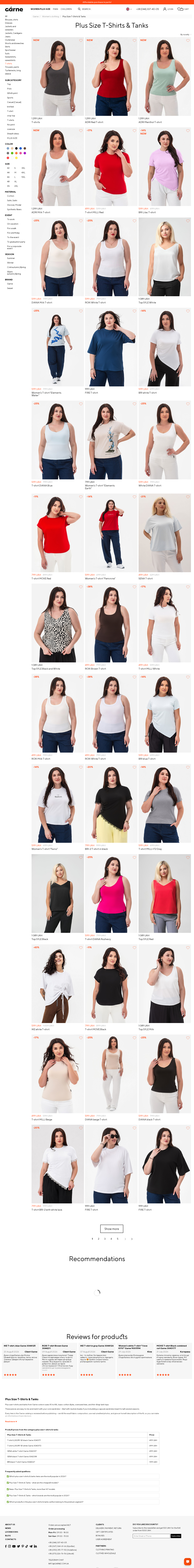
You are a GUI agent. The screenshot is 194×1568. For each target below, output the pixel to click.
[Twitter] (18, 1546)
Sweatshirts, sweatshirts (10, 58)
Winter (10, 263)
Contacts (10, 1539)
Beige (12, 148)
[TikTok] (26, 1546)
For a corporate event (14, 247)
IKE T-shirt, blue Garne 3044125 (20, 1346)
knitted (10, 107)
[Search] (79, 9)
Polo (9, 89)
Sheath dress (13, 134)
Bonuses (100, 1536)
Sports (10, 98)
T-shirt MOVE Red (41, 578)
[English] (129, 9)
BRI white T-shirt (148, 392)
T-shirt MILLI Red (94, 212)
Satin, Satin (12, 200)
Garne (10, 284)
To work (11, 219)
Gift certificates (104, 1532)
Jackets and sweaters (10, 28)
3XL (23, 168)
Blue (20, 148)
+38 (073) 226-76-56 (57, 1554)
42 (8, 168)
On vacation (12, 224)
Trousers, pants (12, 67)
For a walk (11, 228)
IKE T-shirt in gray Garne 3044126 (97, 1346)
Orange (16, 153)
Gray (8, 153)
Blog (8, 1536)
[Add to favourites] (80, 40)
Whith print (12, 93)
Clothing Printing (105, 1550)
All (6, 16)
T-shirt (10, 111)
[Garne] (14, 9)
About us (10, 1524)
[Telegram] (30, 1546)
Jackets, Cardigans (13, 33)
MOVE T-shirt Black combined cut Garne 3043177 (172, 1347)
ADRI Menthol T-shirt (150, 122)
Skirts (7, 46)
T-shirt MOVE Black (95, 1029)
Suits (7, 53)
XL (15, 182)
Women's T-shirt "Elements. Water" (47, 394)
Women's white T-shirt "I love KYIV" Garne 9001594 (133, 1347)
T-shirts (10, 120)
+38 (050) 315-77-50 (57, 1550)
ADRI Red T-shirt (94, 122)
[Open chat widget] (187, 1561)
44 (8, 173)
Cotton (10, 196)
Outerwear (10, 40)
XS (8, 186)
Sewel (10, 288)
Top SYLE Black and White (46, 668)
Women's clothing (50, 16)
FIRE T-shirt (91, 392)
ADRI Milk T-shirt (41, 212)
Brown (24, 148)
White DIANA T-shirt (150, 485)
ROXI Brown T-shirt (95, 668)
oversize (11, 129)
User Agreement (104, 1539)
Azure (8, 148)
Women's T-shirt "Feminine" (100, 578)
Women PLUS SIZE (40, 9)
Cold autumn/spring (16, 267)
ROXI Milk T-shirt (41, 758)
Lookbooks (11, 1532)
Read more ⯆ (11, 1421)
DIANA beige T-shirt (96, 1119)
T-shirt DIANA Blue (42, 485)
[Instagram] (9, 1546)
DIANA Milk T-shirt (42, 302)
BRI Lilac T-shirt (147, 212)
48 (8, 182)
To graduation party (16, 242)
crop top (11, 116)
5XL (23, 177)
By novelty (185, 34)
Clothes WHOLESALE (106, 1553)
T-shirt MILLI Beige (42, 1119)
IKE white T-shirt (40, 1029)
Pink (20, 153)
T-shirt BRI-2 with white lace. (47, 1209)
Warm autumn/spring (14, 273)
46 (8, 177)
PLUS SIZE (12, 138)
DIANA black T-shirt (149, 1119)
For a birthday (13, 233)
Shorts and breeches (14, 43)
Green (12, 153)
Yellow (16, 158)
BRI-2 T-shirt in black (96, 849)
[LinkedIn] (35, 1546)
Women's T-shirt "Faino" (45, 849)
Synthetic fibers (14, 209)
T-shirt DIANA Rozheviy (98, 939)
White (12, 158)
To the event (13, 237)
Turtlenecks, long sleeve (13, 72)
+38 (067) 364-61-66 (57, 1546)
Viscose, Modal (14, 205)
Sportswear (10, 50)
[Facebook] (6, 1546)
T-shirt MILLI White (149, 668)
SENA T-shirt (146, 578)
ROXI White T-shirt (95, 302)
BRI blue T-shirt (147, 758)
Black (16, 148)
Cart (186, 9)
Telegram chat (56, 1560)
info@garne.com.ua (58, 1564)
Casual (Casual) (14, 102)
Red (8, 158)
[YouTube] (14, 1546)
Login (170, 9)
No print (11, 125)
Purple (24, 153)
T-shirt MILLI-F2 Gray (150, 849)
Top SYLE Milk (146, 1029)
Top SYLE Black (40, 939)
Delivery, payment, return (108, 1528)
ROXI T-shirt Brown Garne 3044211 (55, 1347)
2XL (16, 186)
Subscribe (175, 1536)
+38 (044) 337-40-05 (147, 9)
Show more (112, 1229)
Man (55, 9)
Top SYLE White (147, 302)
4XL (23, 173)
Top (9, 84)
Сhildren (66, 9)
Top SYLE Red (146, 939)
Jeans (7, 36)
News (8, 1528)
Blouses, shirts (11, 19)
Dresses (8, 23)
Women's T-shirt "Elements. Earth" (100, 487)
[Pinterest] (23, 1546)
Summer (11, 258)
